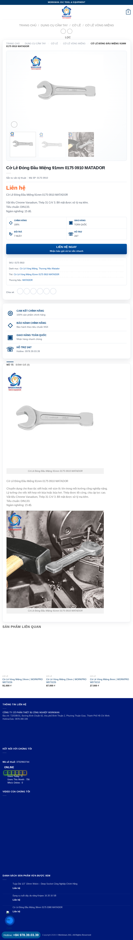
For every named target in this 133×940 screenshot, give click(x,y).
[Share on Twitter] (33, 291)
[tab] (9, 365)
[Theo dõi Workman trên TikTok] (12, 757)
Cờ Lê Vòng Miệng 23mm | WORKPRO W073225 (66, 681)
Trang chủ (27, 25)
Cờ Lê (76, 25)
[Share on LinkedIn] (53, 291)
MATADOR (27, 280)
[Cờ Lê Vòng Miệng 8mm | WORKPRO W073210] (110, 653)
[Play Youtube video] (66, 834)
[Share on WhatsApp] (20, 291)
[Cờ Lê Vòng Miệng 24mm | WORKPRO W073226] (22, 653)
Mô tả (9, 365)
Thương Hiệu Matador (49, 268)
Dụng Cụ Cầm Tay (54, 25)
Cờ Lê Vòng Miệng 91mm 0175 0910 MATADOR (36, 274)
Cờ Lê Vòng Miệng (99, 25)
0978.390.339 (21, 719)
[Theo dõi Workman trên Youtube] (8, 757)
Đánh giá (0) (23, 365)
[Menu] (4, 12)
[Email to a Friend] (40, 291)
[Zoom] (14, 124)
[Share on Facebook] (27, 291)
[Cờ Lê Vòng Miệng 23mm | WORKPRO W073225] (66, 653)
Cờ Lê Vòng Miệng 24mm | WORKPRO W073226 (22, 681)
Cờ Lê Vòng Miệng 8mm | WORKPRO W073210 (109, 681)
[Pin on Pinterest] (46, 291)
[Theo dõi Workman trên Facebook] (4, 757)
